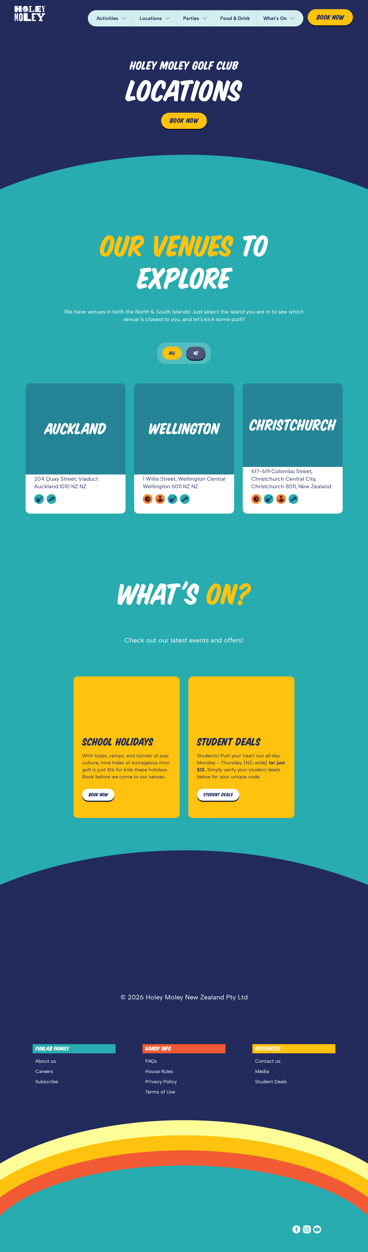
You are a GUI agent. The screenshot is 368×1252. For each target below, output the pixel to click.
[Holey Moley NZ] (30, 13)
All (172, 353)
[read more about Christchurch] (293, 448)
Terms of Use (160, 1092)
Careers (44, 1071)
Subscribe (46, 1082)
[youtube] (318, 1229)
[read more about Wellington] (184, 448)
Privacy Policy (161, 1082)
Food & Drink (235, 18)
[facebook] (297, 1229)
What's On (275, 18)
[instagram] (308, 1229)
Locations (151, 18)
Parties (191, 18)
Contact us (268, 1061)
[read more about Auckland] (76, 448)
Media (262, 1071)
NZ (196, 353)
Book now (330, 17)
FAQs (151, 1061)
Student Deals (271, 1082)
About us (45, 1061)
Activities (107, 18)
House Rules (159, 1071)
